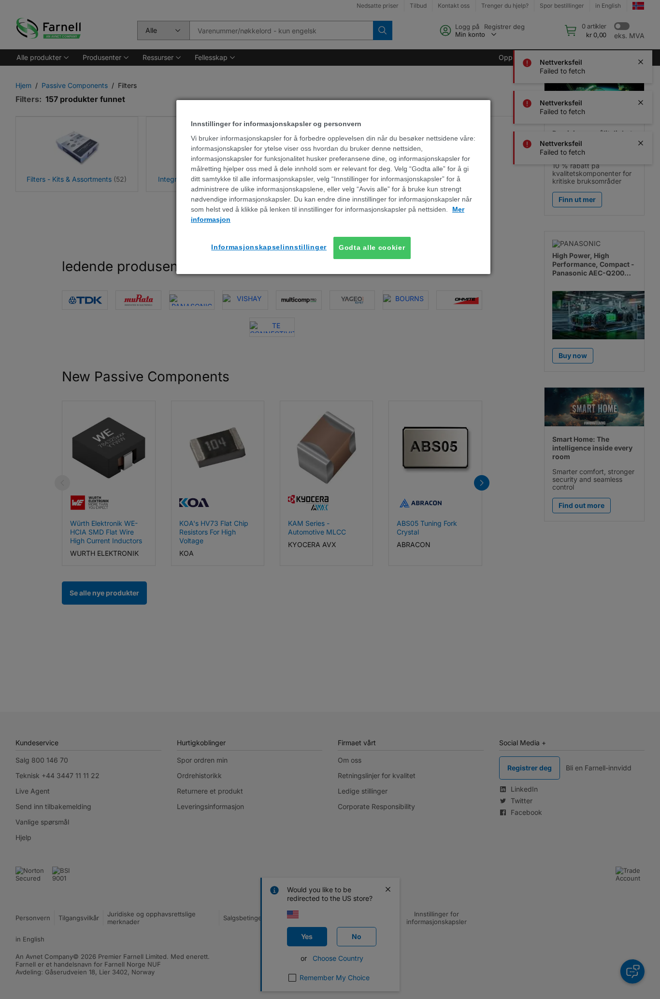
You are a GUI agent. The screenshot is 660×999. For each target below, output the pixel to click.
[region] (333, 187)
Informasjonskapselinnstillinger (269, 247)
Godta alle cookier (372, 247)
